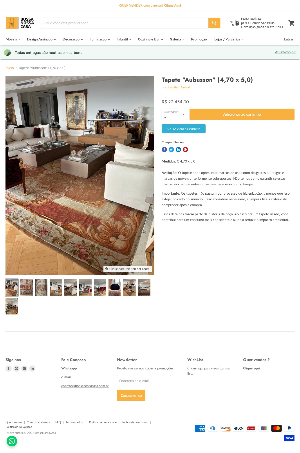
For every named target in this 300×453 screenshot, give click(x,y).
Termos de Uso (75, 422)
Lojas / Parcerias (227, 39)
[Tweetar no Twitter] (171, 149)
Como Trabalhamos (39, 422)
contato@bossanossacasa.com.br (85, 386)
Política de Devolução (18, 427)
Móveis (11, 39)
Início (9, 68)
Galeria (176, 39)
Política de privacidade (103, 422)
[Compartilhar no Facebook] (164, 149)
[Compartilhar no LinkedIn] (178, 149)
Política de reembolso (134, 422)
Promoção (199, 39)
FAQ (58, 422)
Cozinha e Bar (149, 39)
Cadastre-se (131, 395)
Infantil (123, 39)
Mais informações (285, 52)
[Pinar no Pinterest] (185, 149)
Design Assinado (40, 39)
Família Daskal (179, 87)
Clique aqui (195, 368)
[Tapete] (11, 287)
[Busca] (214, 23)
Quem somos (13, 422)
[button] (184, 128)
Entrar (288, 39)
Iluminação (98, 39)
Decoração (71, 39)
